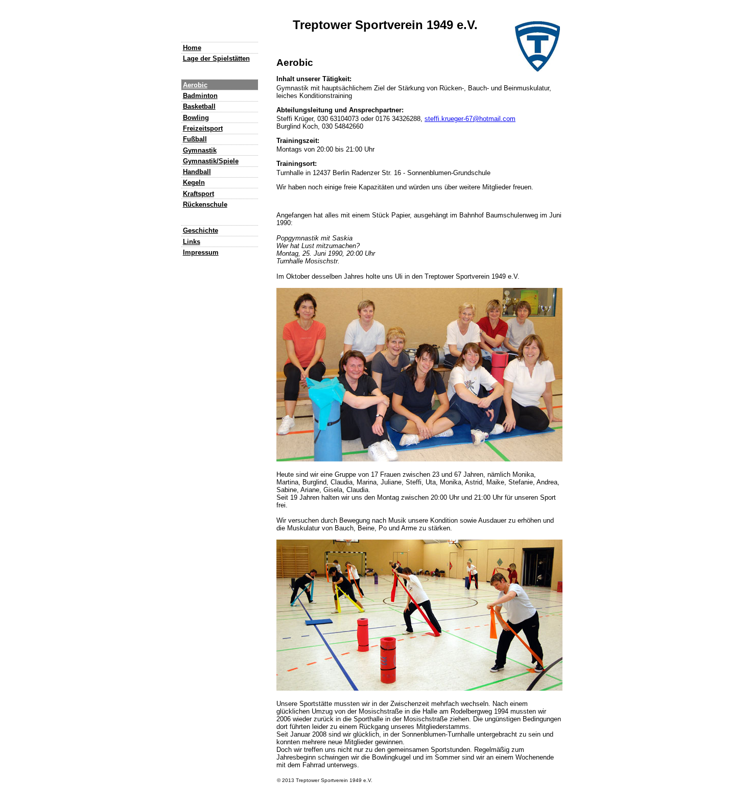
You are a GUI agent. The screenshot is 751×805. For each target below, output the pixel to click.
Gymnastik (200, 150)
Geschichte (200, 230)
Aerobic (195, 85)
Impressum (201, 252)
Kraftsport (198, 194)
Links (191, 242)
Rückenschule (205, 204)
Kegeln (194, 182)
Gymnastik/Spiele (211, 161)
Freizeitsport (203, 128)
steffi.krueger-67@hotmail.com (470, 119)
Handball (197, 172)
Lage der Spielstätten (216, 58)
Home (192, 48)
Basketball (199, 106)
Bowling (196, 117)
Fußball (195, 139)
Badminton (200, 96)
